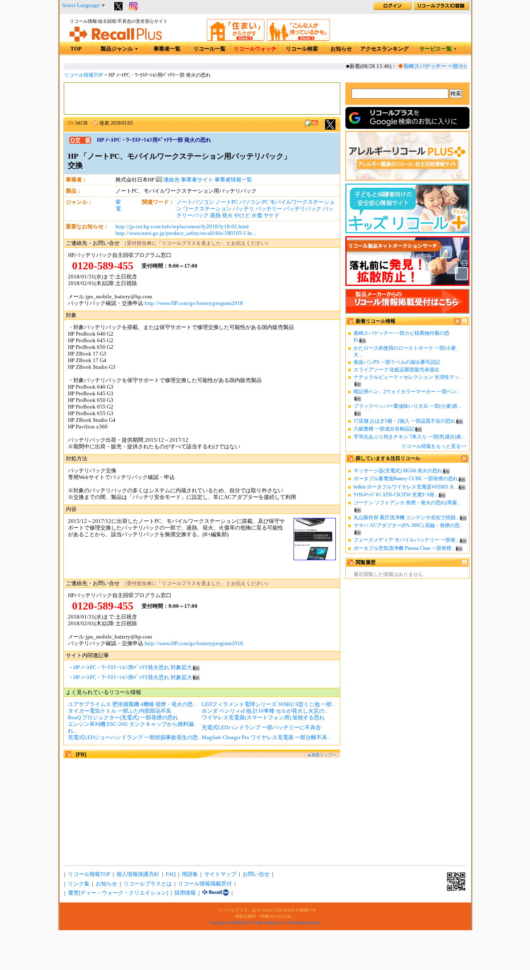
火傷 (256, 215)
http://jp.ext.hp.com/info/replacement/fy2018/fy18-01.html (182, 227)
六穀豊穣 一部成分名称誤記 (384, 428)
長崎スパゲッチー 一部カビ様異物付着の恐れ (452, 66)
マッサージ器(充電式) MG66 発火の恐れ (398, 470)
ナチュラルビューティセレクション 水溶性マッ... (408, 377)
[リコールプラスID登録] (441, 8)
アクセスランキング (384, 49)
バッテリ (243, 209)
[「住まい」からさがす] (236, 39)
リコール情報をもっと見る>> (434, 446)
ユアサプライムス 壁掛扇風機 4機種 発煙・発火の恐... (132, 704)
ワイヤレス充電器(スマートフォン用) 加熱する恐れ (263, 718)
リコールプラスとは (147, 884)
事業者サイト (197, 180)
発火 (227, 215)
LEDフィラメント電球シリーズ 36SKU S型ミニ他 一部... (268, 704)
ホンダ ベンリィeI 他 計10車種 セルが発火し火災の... (265, 711)
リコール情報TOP (83, 75)
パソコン (250, 202)
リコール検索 (302, 49)
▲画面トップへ (321, 754)
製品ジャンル (119, 49)
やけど (242, 215)
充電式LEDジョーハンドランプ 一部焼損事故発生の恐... (135, 737)
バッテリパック (302, 209)
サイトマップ (220, 874)
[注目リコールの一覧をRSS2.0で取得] (464, 459)
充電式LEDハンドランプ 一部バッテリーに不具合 (261, 728)
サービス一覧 (438, 49)
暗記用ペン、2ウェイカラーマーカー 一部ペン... (407, 391)
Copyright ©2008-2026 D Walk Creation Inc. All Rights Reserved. (265, 922)
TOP (76, 49)
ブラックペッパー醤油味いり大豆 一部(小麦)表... (407, 406)
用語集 (190, 874)
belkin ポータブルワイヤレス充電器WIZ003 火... (406, 486)
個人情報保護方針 (137, 874)
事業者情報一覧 (233, 180)
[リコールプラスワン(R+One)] (215, 893)
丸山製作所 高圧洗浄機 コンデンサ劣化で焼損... (406, 517)
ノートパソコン (195, 202)
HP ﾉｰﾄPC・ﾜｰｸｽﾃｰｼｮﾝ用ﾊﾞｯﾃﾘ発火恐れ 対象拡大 (132, 667)
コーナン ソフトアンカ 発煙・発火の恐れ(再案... (407, 502)
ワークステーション (207, 209)
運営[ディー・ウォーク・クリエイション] (118, 893)
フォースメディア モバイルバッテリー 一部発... (406, 539)
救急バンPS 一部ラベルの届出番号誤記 (397, 362)
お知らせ (341, 49)
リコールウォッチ (255, 49)
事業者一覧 (167, 49)
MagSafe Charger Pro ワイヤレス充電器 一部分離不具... (266, 737)
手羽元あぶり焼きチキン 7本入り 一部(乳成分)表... (409, 436)
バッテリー (268, 209)
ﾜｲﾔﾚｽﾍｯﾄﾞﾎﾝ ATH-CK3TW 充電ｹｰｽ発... (396, 494)
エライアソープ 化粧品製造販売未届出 (396, 369)
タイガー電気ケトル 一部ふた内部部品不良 (119, 711)
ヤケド (271, 215)
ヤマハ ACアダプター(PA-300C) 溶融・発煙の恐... (408, 525)
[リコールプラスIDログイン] (392, 8)
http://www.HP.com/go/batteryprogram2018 (194, 303)
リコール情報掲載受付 (205, 884)
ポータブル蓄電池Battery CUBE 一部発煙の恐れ (406, 478)
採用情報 (185, 893)
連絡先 (171, 180)
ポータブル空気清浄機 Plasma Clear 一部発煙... (404, 548)
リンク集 (78, 884)
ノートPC (226, 202)
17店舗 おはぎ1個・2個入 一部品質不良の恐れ (404, 420)
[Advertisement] (202, 98)
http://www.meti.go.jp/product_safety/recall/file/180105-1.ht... (186, 233)
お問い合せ (256, 874)
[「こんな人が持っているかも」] (298, 39)
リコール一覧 (209, 49)
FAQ (171, 874)
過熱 (215, 215)
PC (265, 202)
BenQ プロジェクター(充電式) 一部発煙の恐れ (123, 718)
